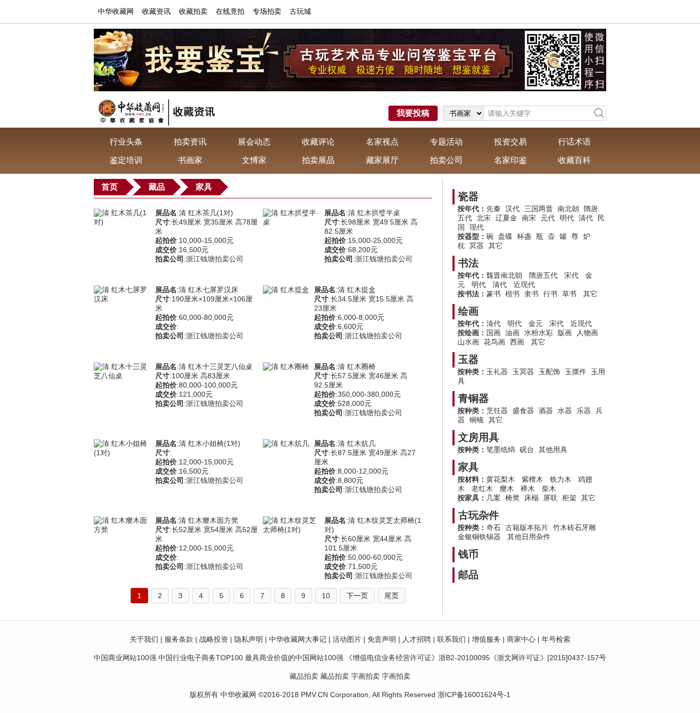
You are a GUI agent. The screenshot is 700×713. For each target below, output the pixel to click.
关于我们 (144, 639)
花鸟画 (494, 342)
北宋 (484, 218)
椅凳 (512, 498)
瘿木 (507, 488)
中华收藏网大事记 (297, 639)
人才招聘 (416, 639)
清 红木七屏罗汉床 (208, 290)
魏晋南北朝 (504, 275)
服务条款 (178, 639)
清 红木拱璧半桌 (374, 213)
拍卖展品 (318, 160)
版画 (565, 333)
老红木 (482, 488)
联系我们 (451, 639)
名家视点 (382, 141)
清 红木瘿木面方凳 (208, 520)
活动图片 (347, 639)
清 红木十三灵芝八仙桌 (216, 366)
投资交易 (510, 141)
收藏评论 (318, 141)
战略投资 (213, 639)
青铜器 (473, 398)
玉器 (468, 359)
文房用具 (478, 437)
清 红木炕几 (357, 443)
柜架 (569, 498)
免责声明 (381, 639)
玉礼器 (497, 372)
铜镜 (476, 420)
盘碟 (505, 236)
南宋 (529, 218)
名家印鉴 (510, 160)
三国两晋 (538, 209)
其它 (495, 245)
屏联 (550, 498)
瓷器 (468, 196)
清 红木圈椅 (357, 366)
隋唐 (591, 209)
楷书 (512, 294)
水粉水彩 (538, 333)
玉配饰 (549, 372)
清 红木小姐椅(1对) (209, 443)
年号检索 (556, 639)
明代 (567, 218)
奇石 (493, 527)
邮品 (468, 574)
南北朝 (568, 209)
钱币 (468, 554)
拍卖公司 (446, 160)
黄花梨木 (500, 479)
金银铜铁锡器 (480, 537)
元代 (548, 218)
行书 (550, 294)
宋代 (571, 275)
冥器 (476, 245)
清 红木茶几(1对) (206, 213)
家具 (204, 186)
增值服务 (486, 639)
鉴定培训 (126, 160)
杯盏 (524, 236)
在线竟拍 (230, 11)
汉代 (512, 209)
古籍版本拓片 (526, 527)
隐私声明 (248, 639)
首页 (109, 186)
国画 (493, 333)
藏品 (157, 186)
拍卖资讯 (190, 141)
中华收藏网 (116, 11)
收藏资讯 (156, 11)
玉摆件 (575, 372)
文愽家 (254, 160)
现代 (476, 227)
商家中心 (521, 639)
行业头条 (126, 141)
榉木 (528, 488)
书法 (468, 263)
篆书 (493, 294)
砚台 (527, 449)
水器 (565, 410)
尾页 (391, 596)
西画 (517, 342)
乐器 (584, 410)
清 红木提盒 (357, 290)
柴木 (549, 488)
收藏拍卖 (193, 11)
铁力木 (560, 479)
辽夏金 (506, 218)
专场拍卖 (267, 11)
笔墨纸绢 (500, 449)
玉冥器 (523, 372)
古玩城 (300, 11)
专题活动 (446, 141)
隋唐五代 (543, 275)
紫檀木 (532, 479)
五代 (465, 218)
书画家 (190, 160)
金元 (535, 323)
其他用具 (553, 449)
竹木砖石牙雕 (574, 527)
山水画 (468, 342)
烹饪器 (497, 410)
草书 (569, 294)
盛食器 (523, 410)
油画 (512, 333)
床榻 (531, 498)
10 (326, 596)
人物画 (587, 333)
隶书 (531, 294)
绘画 (468, 311)
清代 (586, 218)
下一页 (357, 596)
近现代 (524, 284)
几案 (493, 498)
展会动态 (254, 141)
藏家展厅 (382, 160)
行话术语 (574, 141)
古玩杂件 (478, 515)
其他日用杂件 (528, 537)
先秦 (493, 209)
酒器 (546, 410)
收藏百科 (574, 160)
